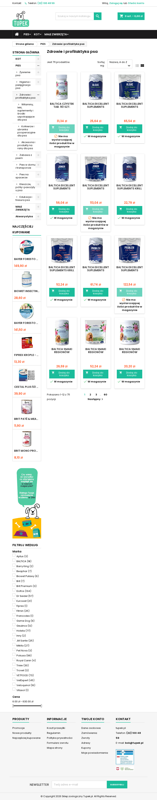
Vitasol (22, 690)
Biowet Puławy (27, 576)
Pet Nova (24, 650)
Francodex (24, 616)
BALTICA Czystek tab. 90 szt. (62, 105)
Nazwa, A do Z (120, 64)
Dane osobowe (91, 728)
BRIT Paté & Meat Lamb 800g (26, 418)
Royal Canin (26, 660)
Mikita (22, 645)
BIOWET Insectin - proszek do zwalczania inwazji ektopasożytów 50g (26, 291)
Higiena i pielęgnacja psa (23, 85)
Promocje (18, 728)
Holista (23, 631)
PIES (26, 34)
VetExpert (25, 680)
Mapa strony (54, 748)
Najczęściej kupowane (26, 738)
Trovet (22, 670)
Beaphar (24, 571)
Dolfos (23, 591)
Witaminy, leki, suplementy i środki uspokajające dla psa (26, 112)
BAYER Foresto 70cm (26, 259)
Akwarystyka (24, 216)
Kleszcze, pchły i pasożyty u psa (25, 187)
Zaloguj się (116, 3)
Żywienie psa (23, 73)
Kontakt (16, 3)
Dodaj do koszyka (61, 129)
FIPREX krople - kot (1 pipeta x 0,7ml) (26, 355)
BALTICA (23, 561)
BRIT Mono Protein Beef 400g (26, 450)
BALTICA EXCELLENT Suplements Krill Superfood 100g (129, 188)
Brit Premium (26, 586)
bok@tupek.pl (134, 743)
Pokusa (24, 655)
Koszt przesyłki (56, 728)
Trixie (22, 665)
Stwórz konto (136, 3)
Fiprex (21, 606)
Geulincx (24, 626)
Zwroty (85, 738)
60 (105, 394)
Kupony (86, 748)
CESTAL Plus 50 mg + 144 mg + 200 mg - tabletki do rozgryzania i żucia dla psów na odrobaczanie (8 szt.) (26, 386)
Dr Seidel (24, 596)
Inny (21, 635)
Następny (96, 399)
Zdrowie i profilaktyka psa (25, 96)
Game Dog (25, 621)
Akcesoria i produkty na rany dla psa (26, 145)
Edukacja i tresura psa (24, 198)
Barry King (24, 566)
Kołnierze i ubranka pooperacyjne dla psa (26, 131)
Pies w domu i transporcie (25, 166)
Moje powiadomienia (94, 753)
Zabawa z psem (24, 156)
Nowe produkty (21, 733)
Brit (20, 581)
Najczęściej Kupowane (22, 229)
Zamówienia (89, 733)
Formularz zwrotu (57, 743)
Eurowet (24, 601)
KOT (37, 34)
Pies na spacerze (22, 176)
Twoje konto (92, 719)
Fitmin (22, 611)
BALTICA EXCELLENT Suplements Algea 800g (129, 107)
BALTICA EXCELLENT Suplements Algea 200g (96, 107)
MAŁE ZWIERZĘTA (55, 34)
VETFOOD (25, 675)
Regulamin (53, 733)
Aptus (22, 556)
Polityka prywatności (59, 738)
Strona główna (25, 52)
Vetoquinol (25, 685)
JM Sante (25, 640)
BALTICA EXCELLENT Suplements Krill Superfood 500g (62, 270)
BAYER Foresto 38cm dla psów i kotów (26, 322)
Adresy (85, 743)
